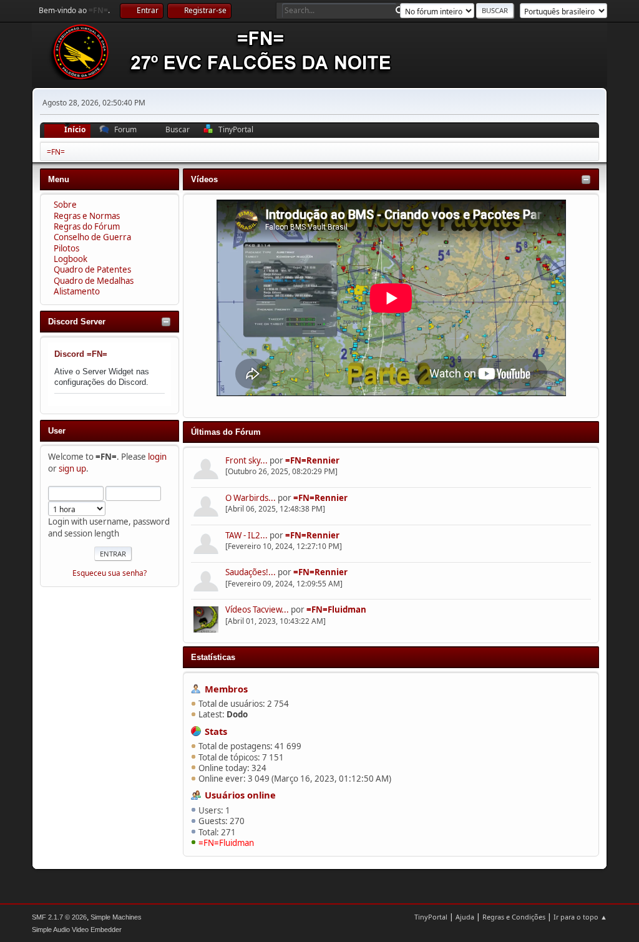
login (157, 456)
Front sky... (246, 460)
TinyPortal (430, 916)
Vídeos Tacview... (257, 609)
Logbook (70, 259)
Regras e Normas (87, 215)
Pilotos (66, 248)
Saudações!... (250, 572)
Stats (216, 731)
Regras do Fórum (87, 226)
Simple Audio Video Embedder (77, 929)
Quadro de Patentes (92, 269)
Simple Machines (116, 917)
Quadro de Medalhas (94, 280)
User (57, 430)
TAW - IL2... (246, 535)
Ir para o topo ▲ (580, 916)
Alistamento (77, 291)
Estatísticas (213, 657)
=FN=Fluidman (336, 609)
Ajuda (465, 916)
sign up (72, 468)
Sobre (65, 204)
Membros (226, 688)
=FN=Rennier (312, 460)
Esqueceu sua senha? (109, 573)
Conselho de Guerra (92, 237)
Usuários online (240, 795)
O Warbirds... (250, 497)
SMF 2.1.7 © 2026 (59, 917)
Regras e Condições (513, 916)
